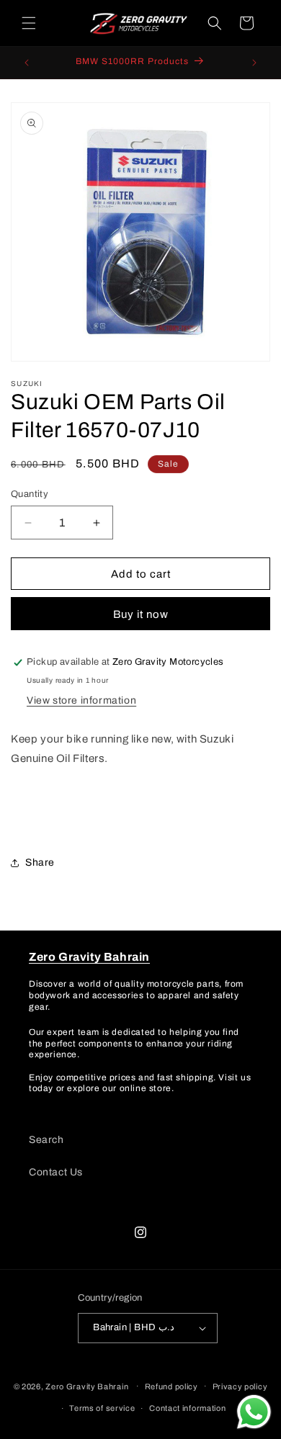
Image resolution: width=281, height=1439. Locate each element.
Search (46, 1139)
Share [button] (40, 862)
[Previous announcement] (27, 63)
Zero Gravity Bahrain (86, 1385)
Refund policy (171, 1386)
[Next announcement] (254, 63)
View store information (81, 700)
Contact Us (56, 1172)
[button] (29, 23)
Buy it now (141, 614)
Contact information (187, 1408)
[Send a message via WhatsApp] (254, 1412)
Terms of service (102, 1408)
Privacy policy (240, 1386)
